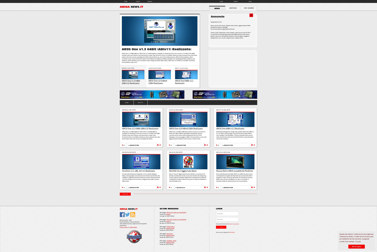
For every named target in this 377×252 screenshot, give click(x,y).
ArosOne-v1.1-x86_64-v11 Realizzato (138, 170)
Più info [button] (358, 241)
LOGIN (221, 1)
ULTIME (127, 102)
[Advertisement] (233, 68)
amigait (168, 214)
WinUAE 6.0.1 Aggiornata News (183, 170)
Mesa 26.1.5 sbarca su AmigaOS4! (176, 212)
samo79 (168, 221)
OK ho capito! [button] (356, 246)
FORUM (138, 1)
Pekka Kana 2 (171, 226)
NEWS (217, 8)
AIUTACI (233, 8)
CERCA (250, 1)
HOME (125, 1)
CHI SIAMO (249, 8)
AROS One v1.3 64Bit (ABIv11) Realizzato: (156, 49)
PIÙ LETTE (140, 102)
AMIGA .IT (131, 7)
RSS (248, 102)
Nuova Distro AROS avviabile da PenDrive (234, 170)
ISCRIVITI (236, 1)
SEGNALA (149, 1)
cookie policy (133, 227)
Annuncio (217, 17)
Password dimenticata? (227, 224)
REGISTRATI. (232, 232)
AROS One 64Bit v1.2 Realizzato (230, 128)
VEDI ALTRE (125, 194)
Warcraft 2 (170, 234)
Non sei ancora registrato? (225, 232)
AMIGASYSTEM (134, 145)
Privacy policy (124, 227)
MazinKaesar (181, 187)
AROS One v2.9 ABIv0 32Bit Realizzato (186, 128)
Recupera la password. (233, 224)
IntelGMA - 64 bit (171, 241)
